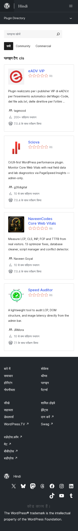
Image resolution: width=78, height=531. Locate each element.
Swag (47, 424)
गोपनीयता (9, 390)
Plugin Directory (14, 18)
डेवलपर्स (9, 417)
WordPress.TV (16, 424)
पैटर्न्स (44, 390)
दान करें (47, 417)
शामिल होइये (48, 403)
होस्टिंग (8, 383)
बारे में (7, 369)
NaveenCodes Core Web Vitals (42, 221)
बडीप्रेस (11, 458)
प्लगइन (45, 383)
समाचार (8, 376)
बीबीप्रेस (11, 451)
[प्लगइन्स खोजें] (58, 34)
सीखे (6, 403)
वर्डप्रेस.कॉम (13, 437)
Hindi (17, 476)
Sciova (33, 142)
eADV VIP (36, 71)
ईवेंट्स (44, 410)
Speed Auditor (40, 290)
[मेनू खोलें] (71, 6)
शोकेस (44, 369)
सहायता (8, 410)
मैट (7, 444)
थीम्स (44, 376)
